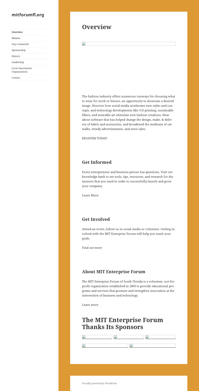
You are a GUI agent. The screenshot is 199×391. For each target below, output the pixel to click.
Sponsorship (18, 50)
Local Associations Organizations (22, 70)
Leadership (18, 62)
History (16, 56)
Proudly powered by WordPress (99, 383)
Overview (17, 32)
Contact (16, 77)
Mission (16, 38)
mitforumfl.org (28, 14)
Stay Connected (20, 44)
